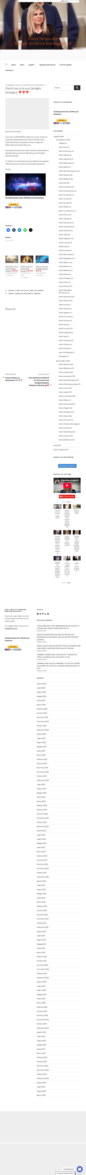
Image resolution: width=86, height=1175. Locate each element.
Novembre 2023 (43, 818)
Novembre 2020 (43, 969)
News (22, 65)
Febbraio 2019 (42, 1057)
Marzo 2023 (41, 852)
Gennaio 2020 (42, 1011)
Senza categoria (59, 449)
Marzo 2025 (41, 755)
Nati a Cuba (63, 147)
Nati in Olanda (64, 274)
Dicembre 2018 (42, 1066)
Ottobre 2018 (42, 1074)
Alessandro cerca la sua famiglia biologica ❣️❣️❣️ (11, 268)
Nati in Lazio (63, 388)
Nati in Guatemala (65, 227)
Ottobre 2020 (42, 973)
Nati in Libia (63, 246)
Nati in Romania (64, 297)
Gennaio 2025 (42, 763)
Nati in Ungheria (64, 332)
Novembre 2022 (43, 868)
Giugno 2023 (41, 839)
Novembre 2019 (43, 1020)
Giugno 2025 (41, 742)
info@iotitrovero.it (11, 628)
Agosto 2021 (41, 931)
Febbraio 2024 (42, 805)
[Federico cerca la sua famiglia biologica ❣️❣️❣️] (26, 259)
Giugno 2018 (41, 1091)
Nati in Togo (63, 324)
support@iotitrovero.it (34, 85)
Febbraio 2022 (42, 906)
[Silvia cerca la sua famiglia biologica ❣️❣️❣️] (42, 259)
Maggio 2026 (41, 696)
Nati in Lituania (64, 250)
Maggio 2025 (41, 747)
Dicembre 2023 (42, 814)
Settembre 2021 (43, 927)
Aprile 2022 (41, 898)
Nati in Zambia (64, 348)
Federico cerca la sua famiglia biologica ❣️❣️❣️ (26, 268)
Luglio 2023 (41, 835)
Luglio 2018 (41, 1087)
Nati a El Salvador (65, 151)
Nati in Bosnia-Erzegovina (68, 171)
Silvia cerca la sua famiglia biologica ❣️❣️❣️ (42, 268)
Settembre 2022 (43, 877)
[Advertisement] (27, 113)
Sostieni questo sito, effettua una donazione (24, 198)
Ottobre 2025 (42, 726)
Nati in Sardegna (65, 412)
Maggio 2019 (41, 1045)
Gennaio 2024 (42, 810)
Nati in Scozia (64, 305)
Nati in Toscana (64, 420)
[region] (43, 25)
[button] (3, 25)
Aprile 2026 (41, 700)
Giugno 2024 (41, 789)
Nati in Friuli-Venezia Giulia (68, 384)
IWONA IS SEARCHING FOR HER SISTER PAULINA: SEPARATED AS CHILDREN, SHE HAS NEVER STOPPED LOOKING (57, 637)
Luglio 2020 (41, 986)
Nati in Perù (63, 282)
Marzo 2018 (41, 1095)
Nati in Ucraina (64, 328)
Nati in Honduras (65, 230)
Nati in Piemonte (65, 404)
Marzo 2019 (41, 1053)
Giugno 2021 (41, 940)
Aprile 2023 (41, 847)
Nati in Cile (63, 183)
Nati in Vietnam (64, 344)
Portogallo (62, 356)
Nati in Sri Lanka (65, 317)
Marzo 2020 (41, 1003)
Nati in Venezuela (65, 340)
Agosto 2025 (41, 734)
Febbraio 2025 (42, 759)
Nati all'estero (61, 140)
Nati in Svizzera (64, 320)
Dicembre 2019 (42, 1015)
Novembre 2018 (43, 1070)
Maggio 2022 (41, 894)
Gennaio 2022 (42, 910)
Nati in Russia (64, 301)
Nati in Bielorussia (65, 163)
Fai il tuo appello (66, 65)
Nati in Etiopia (64, 207)
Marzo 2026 (41, 705)
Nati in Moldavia (64, 270)
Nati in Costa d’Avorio (66, 191)
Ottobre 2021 (41, 923)
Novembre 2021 (43, 919)
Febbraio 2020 (42, 1007)
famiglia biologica (24, 293)
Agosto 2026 (41, 684)
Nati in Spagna (64, 313)
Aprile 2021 (41, 948)
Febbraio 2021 (42, 957)
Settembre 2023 (43, 826)
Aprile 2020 (41, 999)
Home (14, 65)
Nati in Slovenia (64, 309)
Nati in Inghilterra (65, 238)
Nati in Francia (64, 215)
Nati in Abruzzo (64, 364)
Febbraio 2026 (42, 709)
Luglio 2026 (41, 688)
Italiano (66, 1)
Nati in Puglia (63, 408)
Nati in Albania (64, 155)
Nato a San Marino (65, 352)
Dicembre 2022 (42, 864)
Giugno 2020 (41, 990)
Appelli (31, 65)
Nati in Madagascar (66, 258)
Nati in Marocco (64, 262)
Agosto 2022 (41, 881)
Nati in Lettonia (64, 242)
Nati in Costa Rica (65, 195)
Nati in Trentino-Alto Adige (68, 424)
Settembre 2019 (43, 1028)
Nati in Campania (65, 376)
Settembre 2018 (43, 1078)
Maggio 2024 (41, 793)
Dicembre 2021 (42, 915)
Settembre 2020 (43, 978)
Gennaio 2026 (42, 713)
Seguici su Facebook (63, 102)
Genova (37, 293)
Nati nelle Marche (65, 440)
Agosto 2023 (41, 831)
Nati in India (63, 235)
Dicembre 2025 (42, 717)
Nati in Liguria (37, 290)
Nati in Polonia (64, 286)
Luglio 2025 (41, 738)
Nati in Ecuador (64, 203)
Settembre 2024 (43, 780)
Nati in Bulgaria (64, 179)
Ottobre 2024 (42, 776)
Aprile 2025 (41, 751)
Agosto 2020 (41, 982)
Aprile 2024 (41, 797)
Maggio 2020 (42, 994)
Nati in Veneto (64, 436)
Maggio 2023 (41, 843)
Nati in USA (63, 336)
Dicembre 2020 (42, 965)
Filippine (62, 143)
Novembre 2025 (43, 721)
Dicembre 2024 (42, 768)
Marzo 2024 (41, 801)
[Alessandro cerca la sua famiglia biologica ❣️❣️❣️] (11, 259)
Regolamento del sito (47, 65)
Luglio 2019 (41, 1036)
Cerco (11, 293)
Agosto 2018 (41, 1083)
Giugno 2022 (41, 889)
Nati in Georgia (64, 219)
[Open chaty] (80, 1169)
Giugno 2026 (41, 692)
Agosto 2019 (41, 1032)
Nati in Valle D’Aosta (66, 432)
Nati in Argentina (65, 159)
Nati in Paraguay (65, 278)
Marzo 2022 (41, 902)
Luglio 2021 (41, 936)
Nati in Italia (23, 290)
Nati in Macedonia (65, 254)
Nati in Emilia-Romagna (67, 380)
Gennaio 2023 (42, 860)
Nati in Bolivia (64, 167)
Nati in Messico (64, 266)
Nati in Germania (65, 223)
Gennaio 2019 (42, 1062)
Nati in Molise (64, 400)
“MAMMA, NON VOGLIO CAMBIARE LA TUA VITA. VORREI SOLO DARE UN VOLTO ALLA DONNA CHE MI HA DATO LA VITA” (58, 665)
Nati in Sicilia (63, 416)
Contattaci (9, 70)
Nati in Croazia (64, 199)
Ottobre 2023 (42, 822)
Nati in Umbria (64, 428)
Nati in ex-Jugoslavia (66, 211)
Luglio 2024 (41, 784)
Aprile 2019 (41, 1049)
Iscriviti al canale (68, 496)
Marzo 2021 (41, 952)
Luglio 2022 (41, 885)
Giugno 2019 (41, 1041)
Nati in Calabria (64, 372)
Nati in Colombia (65, 187)
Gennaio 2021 (42, 961)
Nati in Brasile (64, 175)
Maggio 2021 (41, 944)
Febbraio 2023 (42, 856)
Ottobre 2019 (42, 1024)
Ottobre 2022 (42, 873)
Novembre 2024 (43, 772)
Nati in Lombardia (65, 396)
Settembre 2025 (43, 730)
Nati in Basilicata (65, 368)
